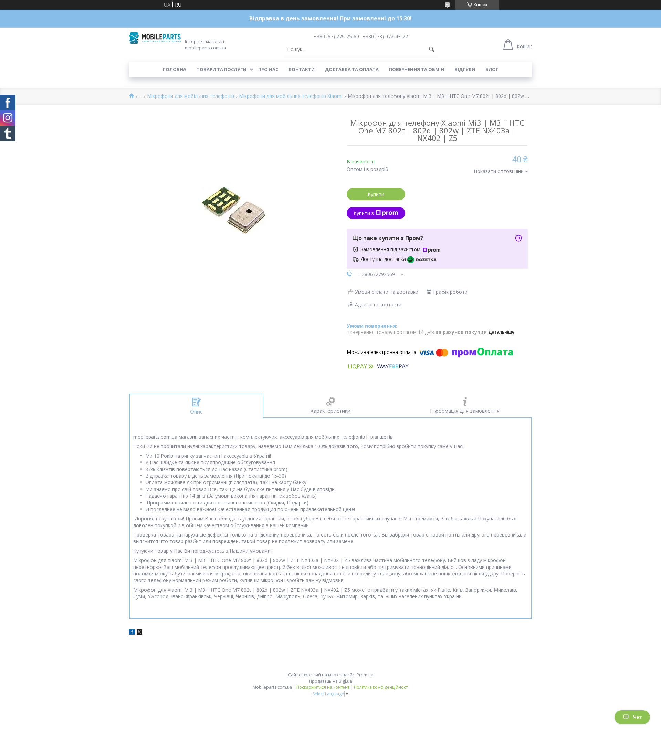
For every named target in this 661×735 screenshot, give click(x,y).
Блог (492, 69)
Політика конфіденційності (381, 687)
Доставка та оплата (352, 69)
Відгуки (464, 69)
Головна (174, 69)
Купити (376, 194)
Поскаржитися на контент (322, 687)
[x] (139, 633)
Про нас (268, 69)
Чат (637, 717)
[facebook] (132, 633)
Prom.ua (365, 675)
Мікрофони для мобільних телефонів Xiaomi (291, 96)
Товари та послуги (221, 69)
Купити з (364, 213)
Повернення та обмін (416, 69)
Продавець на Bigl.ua (330, 681)
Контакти (301, 69)
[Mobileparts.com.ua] (155, 38)
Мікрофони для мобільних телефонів (190, 96)
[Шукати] (432, 49)
